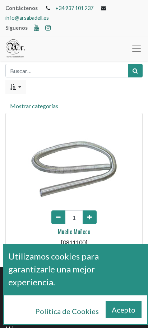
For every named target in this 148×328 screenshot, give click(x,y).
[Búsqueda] (135, 70)
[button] (15, 87)
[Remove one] (58, 217)
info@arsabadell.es (27, 18)
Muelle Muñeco (74, 231)
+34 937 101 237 (74, 8)
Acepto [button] (123, 309)
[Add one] (90, 217)
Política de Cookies (67, 311)
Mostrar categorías (34, 106)
